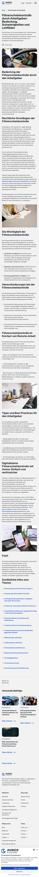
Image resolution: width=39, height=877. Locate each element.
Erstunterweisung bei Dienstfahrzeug (16, 668)
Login (23, 3)
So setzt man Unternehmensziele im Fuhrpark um (20, 606)
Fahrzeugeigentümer (11, 658)
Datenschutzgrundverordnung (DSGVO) (15, 181)
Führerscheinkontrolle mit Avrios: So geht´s (18, 588)
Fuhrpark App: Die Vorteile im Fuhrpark (16, 593)
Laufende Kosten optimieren (13, 642)
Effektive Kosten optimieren (13, 637)
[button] (29, 3)
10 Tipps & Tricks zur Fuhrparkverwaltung (17, 625)
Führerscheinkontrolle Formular (14, 648)
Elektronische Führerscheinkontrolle (16, 653)
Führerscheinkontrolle (11, 663)
